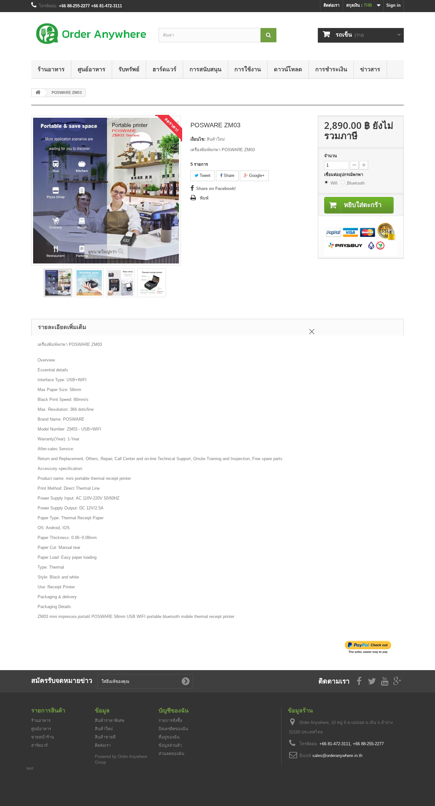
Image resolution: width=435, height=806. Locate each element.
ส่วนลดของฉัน (171, 753)
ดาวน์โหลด (288, 69)
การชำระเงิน (331, 69)
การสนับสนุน (205, 69)
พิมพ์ (204, 198)
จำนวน (330, 155)
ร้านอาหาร (51, 69)
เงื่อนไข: (197, 139)
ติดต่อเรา (331, 5)
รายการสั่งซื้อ (170, 720)
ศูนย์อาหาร (91, 69)
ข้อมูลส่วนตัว (170, 745)
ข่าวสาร (370, 69)
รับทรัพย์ (128, 69)
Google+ (256, 175)
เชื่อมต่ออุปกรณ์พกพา (344, 174)
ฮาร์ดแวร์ (164, 69)
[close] (311, 330)
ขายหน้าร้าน (42, 737)
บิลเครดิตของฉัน (173, 728)
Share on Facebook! (216, 188)
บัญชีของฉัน (174, 710)
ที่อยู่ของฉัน (169, 737)
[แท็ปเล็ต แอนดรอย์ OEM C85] (58, 283)
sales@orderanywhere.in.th (337, 755)
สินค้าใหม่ (104, 728)
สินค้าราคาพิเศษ (110, 720)
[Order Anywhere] (90, 34)
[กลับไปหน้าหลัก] (38, 93)
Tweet (204, 175)
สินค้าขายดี (105, 737)
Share (228, 175)
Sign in (393, 5)
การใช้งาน (247, 69)
